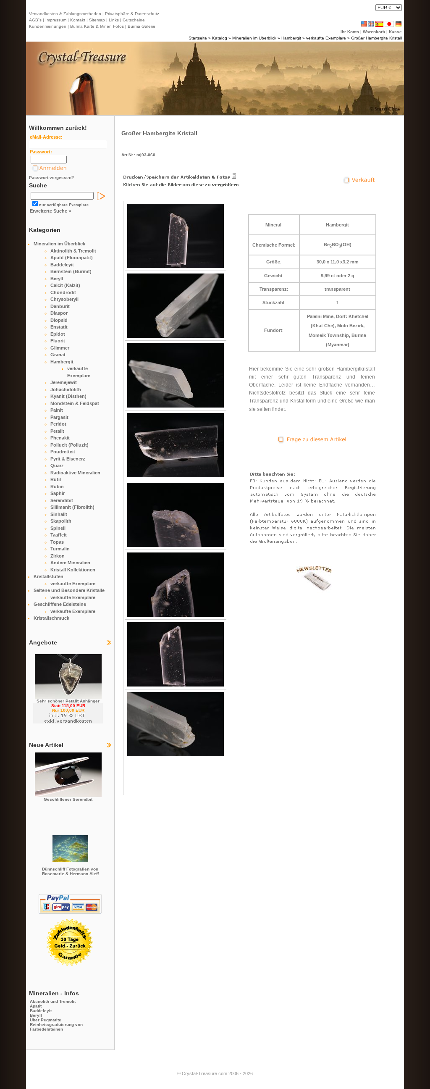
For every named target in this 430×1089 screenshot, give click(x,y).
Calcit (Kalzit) (65, 285)
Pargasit (59, 417)
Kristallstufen (48, 576)
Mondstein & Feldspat (74, 403)
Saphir (57, 493)
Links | (114, 20)
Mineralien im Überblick (254, 38)
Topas (57, 541)
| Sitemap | (97, 20)
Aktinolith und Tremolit (53, 1001)
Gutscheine (133, 20)
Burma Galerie (141, 26)
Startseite (198, 38)
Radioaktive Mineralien (75, 472)
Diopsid (59, 320)
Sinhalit (58, 514)
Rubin (57, 486)
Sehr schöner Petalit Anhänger (68, 701)
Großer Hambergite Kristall (376, 38)
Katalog (219, 38)
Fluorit (57, 340)
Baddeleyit (62, 264)
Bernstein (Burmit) (71, 271)
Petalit (57, 431)
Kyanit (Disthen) (68, 396)
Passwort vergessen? (51, 177)
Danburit (60, 306)
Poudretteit (62, 451)
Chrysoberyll (64, 299)
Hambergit (291, 38)
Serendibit (61, 500)
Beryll (56, 278)
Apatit (36, 1006)
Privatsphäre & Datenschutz (131, 13)
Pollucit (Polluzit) (69, 444)
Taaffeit (58, 534)
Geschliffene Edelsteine (60, 604)
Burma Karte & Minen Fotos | (97, 26)
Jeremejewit (63, 382)
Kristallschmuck (51, 618)
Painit (56, 410)
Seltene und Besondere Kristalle (69, 590)
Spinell (58, 528)
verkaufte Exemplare (326, 38)
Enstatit (59, 326)
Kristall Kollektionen (72, 569)
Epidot (57, 334)
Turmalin (60, 548)
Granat (58, 354)
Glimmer (59, 347)
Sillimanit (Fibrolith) (72, 507)
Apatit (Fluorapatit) (71, 257)
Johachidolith (65, 389)
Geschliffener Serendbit (68, 799)
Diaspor (59, 313)
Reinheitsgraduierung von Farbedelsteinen (56, 1026)
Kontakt (78, 20)
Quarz (57, 465)
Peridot (58, 423)
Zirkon (57, 555)
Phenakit (60, 437)
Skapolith (60, 520)
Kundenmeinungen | (49, 26)
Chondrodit (63, 292)
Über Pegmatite (45, 1020)
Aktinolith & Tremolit (73, 250)
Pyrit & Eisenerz (67, 458)
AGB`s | (36, 20)
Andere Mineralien (70, 562)
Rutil (55, 479)
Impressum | (56, 20)
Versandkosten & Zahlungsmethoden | (66, 13)
